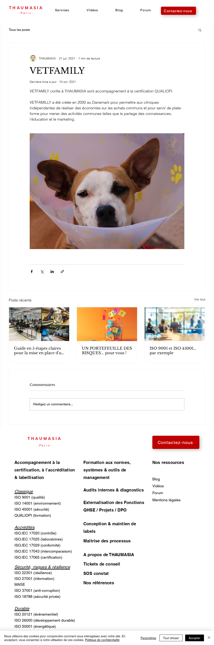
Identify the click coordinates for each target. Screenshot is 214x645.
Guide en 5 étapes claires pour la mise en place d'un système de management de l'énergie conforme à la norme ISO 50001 (39, 350)
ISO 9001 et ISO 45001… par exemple (173, 350)
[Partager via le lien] (62, 271)
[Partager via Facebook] (32, 271)
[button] (62, 10)
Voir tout (199, 299)
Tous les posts (19, 30)
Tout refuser (171, 638)
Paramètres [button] (148, 638)
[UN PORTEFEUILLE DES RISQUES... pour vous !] (107, 324)
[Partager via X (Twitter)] (42, 271)
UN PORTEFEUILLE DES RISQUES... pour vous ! (107, 350)
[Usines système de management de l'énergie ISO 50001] (39, 324)
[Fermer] (208, 638)
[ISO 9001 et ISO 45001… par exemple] (175, 324)
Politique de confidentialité (102, 640)
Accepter (194, 638)
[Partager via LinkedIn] (52, 271)
